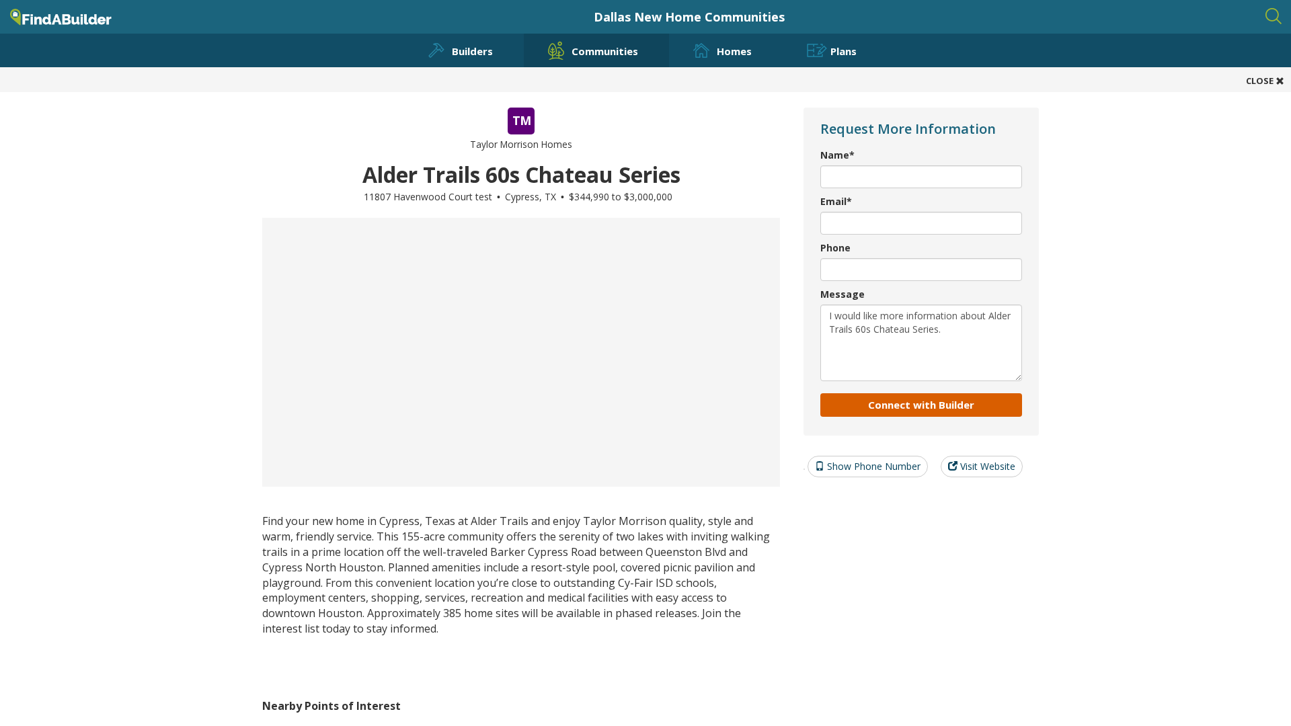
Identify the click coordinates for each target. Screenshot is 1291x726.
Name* (837, 155)
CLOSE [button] (1261, 81)
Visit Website (986, 466)
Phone (835, 247)
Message (842, 294)
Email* (836, 201)
